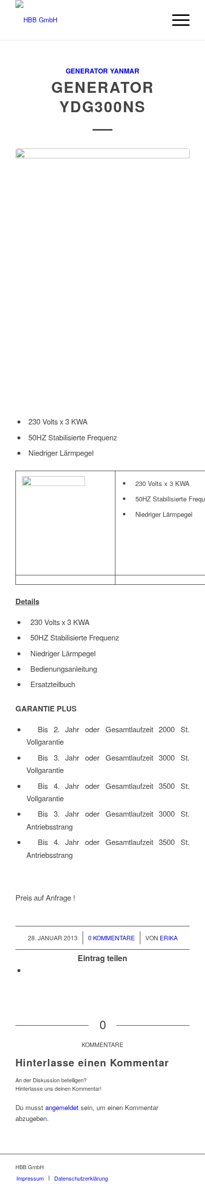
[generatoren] (102, 278)
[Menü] (176, 20)
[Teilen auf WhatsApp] (29, 970)
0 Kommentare (111, 937)
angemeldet (62, 1107)
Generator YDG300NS (102, 96)
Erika (169, 937)
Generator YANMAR (102, 70)
